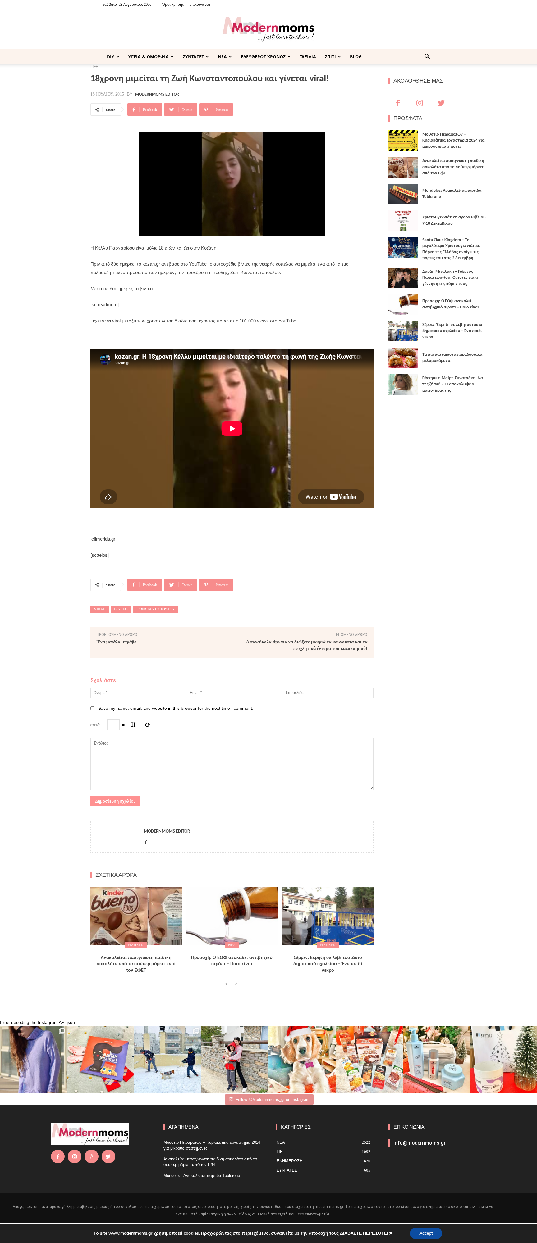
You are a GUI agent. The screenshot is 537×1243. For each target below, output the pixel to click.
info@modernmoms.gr (419, 1143)
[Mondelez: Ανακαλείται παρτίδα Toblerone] (403, 194)
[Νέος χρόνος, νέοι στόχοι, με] (234, 1059)
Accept (426, 1233)
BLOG (356, 57)
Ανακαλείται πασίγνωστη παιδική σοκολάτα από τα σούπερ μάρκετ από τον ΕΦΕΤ (136, 964)
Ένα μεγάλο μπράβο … (120, 641)
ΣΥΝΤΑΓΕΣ (193, 57)
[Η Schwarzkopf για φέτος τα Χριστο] (436, 1059)
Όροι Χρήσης (173, 4)
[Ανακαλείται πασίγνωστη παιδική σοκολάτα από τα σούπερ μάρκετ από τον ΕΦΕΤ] (136, 916)
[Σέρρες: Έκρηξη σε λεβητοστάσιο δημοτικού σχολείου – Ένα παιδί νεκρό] (328, 916)
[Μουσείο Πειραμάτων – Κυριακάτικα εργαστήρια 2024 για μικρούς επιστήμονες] (403, 140)
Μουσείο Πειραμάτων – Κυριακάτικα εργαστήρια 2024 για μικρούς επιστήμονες (453, 140)
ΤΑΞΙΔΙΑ (308, 57)
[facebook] (146, 841)
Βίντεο (121, 609)
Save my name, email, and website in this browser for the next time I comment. (175, 708)
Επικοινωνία (200, 4)
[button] (427, 57)
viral (99, 609)
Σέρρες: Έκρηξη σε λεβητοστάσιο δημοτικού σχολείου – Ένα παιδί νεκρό (327, 964)
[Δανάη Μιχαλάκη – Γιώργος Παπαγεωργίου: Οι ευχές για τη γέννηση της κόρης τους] (403, 278)
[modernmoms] (268, 30)
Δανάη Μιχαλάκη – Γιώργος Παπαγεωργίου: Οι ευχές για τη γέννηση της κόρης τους (451, 277)
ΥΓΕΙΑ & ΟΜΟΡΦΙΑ (148, 57)
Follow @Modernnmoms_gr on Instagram (273, 1099)
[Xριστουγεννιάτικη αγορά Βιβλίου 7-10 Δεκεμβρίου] (403, 220)
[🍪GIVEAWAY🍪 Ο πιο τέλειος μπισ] (369, 1059)
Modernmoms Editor (157, 94)
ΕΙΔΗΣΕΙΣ (136, 945)
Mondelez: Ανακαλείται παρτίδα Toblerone (201, 1175)
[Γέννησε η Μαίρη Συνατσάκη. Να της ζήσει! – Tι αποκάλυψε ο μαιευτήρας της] (403, 384)
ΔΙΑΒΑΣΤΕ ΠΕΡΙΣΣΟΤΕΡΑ (366, 1233)
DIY (110, 57)
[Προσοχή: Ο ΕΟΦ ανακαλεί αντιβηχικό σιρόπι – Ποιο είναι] (232, 916)
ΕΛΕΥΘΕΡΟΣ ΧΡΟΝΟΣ (263, 57)
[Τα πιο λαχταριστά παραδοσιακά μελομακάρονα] (403, 358)
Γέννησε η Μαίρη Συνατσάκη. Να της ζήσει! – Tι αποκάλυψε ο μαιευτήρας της (452, 384)
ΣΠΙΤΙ (330, 57)
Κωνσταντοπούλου (155, 609)
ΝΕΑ (222, 57)
